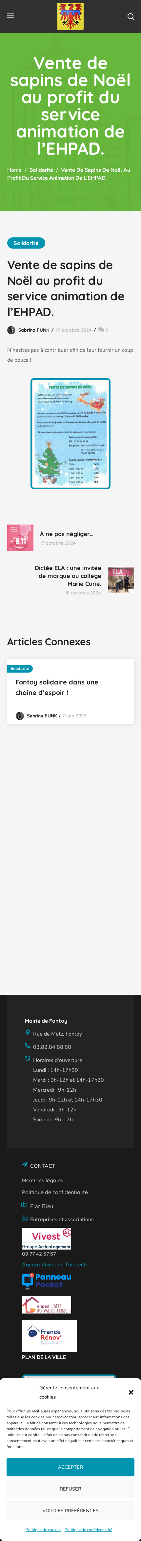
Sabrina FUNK (33, 330)
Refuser (70, 1489)
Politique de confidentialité (88, 1529)
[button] (131, 1392)
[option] (70, 691)
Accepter (70, 1467)
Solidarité (41, 170)
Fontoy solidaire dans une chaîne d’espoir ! (56, 687)
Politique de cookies (43, 1529)
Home (14, 170)
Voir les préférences (70, 1510)
